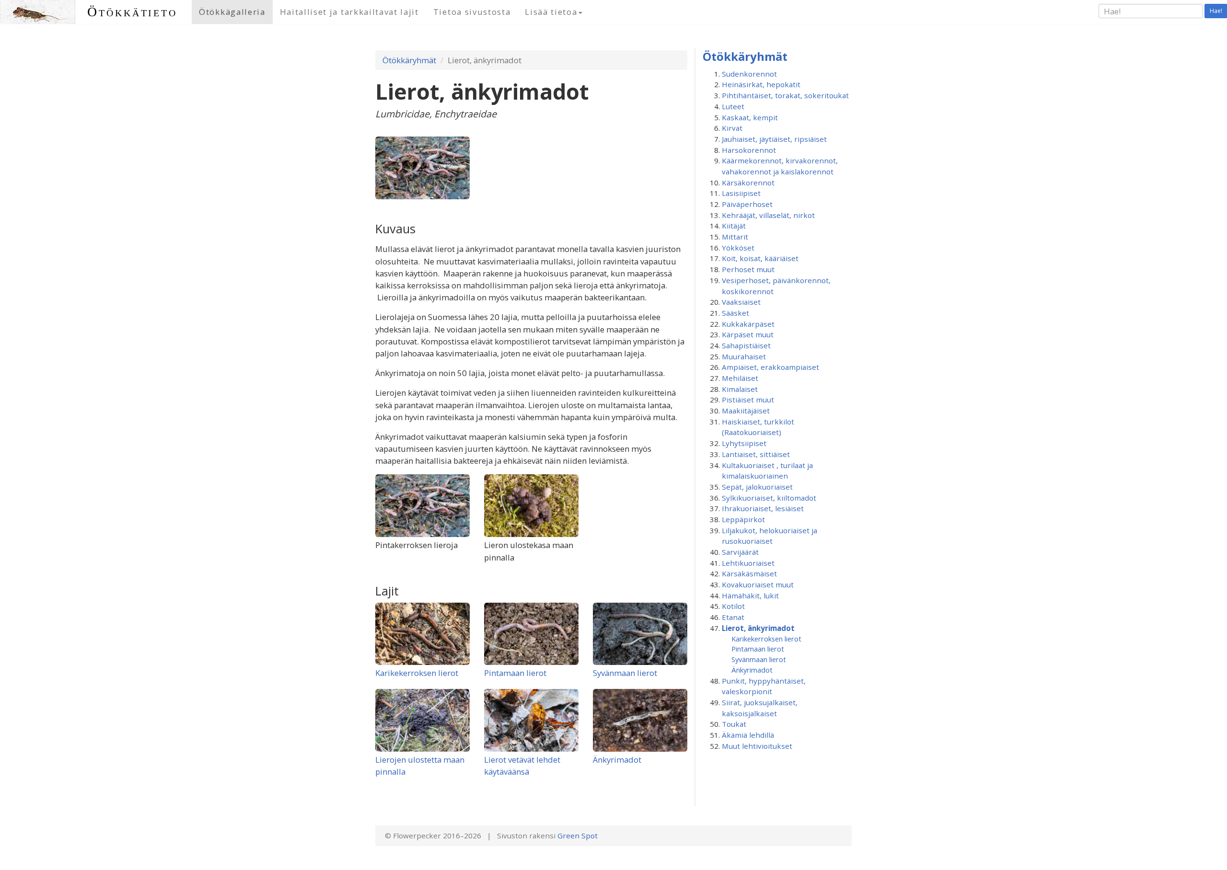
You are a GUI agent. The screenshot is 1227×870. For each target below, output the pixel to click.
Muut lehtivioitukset (757, 746)
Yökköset (738, 247)
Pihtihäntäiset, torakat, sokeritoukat (785, 95)
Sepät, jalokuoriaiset (757, 487)
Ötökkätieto (132, 11)
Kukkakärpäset (748, 324)
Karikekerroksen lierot (416, 672)
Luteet (733, 106)
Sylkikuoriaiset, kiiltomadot (769, 498)
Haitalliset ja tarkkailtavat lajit (349, 11)
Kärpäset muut (748, 334)
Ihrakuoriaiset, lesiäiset (763, 508)
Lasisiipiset (741, 193)
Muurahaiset (744, 356)
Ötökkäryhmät (409, 60)
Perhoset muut (748, 269)
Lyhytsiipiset (744, 443)
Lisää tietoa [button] (551, 11)
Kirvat (732, 128)
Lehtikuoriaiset (748, 563)
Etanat (733, 617)
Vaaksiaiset (741, 302)
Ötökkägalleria (232, 11)
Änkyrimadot (617, 759)
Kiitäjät (734, 225)
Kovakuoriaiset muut (758, 584)
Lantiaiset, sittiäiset (756, 454)
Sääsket (735, 313)
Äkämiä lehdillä (748, 735)
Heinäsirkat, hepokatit (761, 84)
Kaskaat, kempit (750, 117)
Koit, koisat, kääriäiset (760, 258)
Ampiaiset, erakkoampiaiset (770, 367)
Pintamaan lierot (515, 672)
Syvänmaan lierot (625, 672)
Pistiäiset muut (748, 399)
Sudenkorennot (749, 74)
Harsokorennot (749, 150)
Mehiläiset (740, 378)
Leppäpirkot (743, 519)
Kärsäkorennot (748, 182)
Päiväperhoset (747, 204)
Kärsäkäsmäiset (749, 573)
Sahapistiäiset (746, 345)
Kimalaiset (740, 389)
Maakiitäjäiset (746, 410)
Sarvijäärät (740, 552)
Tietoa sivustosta (472, 11)
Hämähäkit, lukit (750, 595)
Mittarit (735, 236)
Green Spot (577, 835)
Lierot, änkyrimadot (758, 628)
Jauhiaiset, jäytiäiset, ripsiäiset (774, 139)
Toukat (734, 724)
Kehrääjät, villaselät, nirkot (768, 215)
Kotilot (733, 606)
